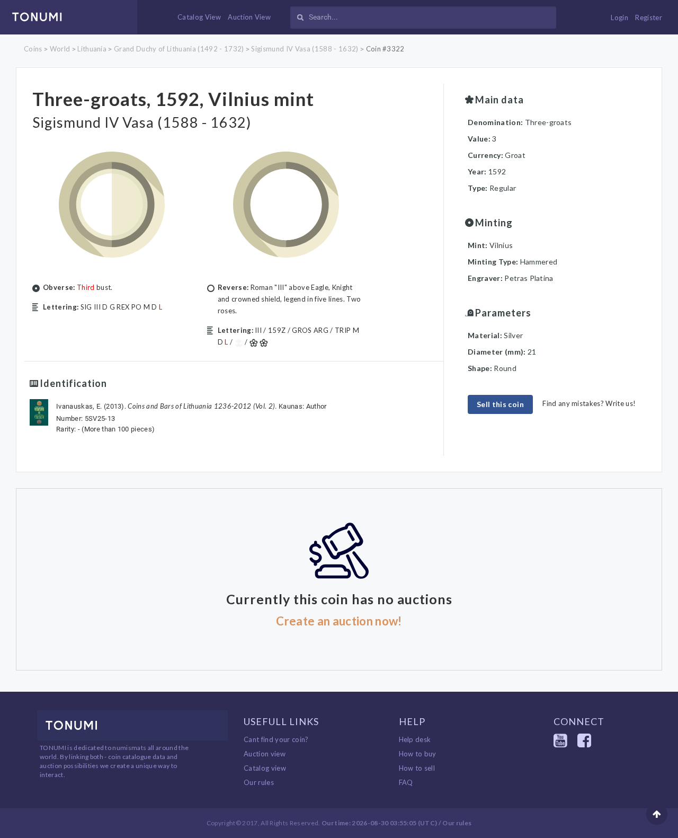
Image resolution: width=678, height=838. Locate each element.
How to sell (417, 768)
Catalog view (265, 768)
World (60, 49)
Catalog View (199, 17)
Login (619, 17)
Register (648, 17)
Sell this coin (500, 404)
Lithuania (91, 49)
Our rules (259, 782)
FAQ (406, 782)
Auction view (265, 753)
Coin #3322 (385, 49)
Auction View (249, 17)
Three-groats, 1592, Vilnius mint (173, 98)
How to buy (417, 753)
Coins (33, 49)
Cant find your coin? (276, 739)
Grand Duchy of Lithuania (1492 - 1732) (179, 49)
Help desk (415, 739)
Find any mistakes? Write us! (589, 403)
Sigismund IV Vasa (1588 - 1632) (304, 49)
